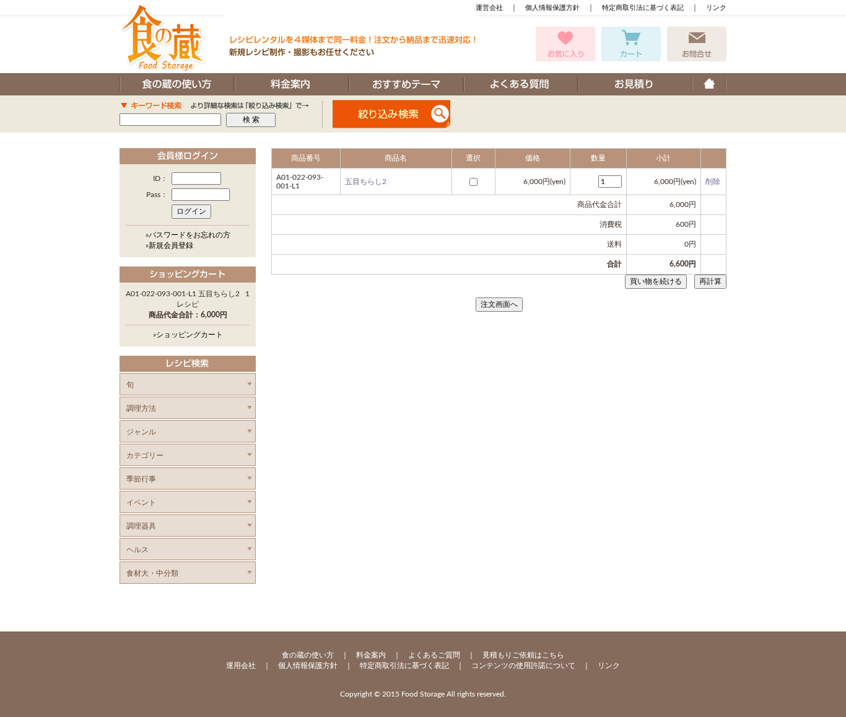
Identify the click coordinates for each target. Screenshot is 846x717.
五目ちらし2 (365, 181)
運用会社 (241, 665)
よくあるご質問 (434, 655)
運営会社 (489, 7)
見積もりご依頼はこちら (523, 655)
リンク (716, 7)
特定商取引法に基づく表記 (643, 7)
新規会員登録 (171, 245)
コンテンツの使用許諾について (523, 665)
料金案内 (371, 655)
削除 (712, 181)
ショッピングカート (189, 334)
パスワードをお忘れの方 (189, 235)
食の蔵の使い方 (308, 655)
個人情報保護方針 (552, 7)
